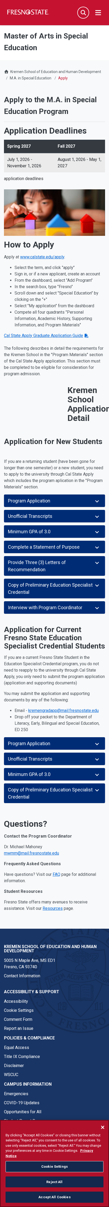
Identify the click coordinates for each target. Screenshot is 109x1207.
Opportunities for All (22, 1111)
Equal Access (16, 1047)
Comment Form (18, 1019)
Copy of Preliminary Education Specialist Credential (50, 588)
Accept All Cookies (54, 1197)
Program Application (29, 501)
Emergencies (16, 1093)
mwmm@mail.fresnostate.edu (31, 853)
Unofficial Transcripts (30, 516)
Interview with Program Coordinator (45, 607)
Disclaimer (14, 1065)
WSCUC (11, 1074)
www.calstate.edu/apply (42, 256)
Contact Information (22, 975)
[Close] (102, 1127)
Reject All (54, 1182)
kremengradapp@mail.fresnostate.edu (63, 710)
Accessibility (16, 1001)
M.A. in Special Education (30, 78)
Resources (53, 908)
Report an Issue (18, 1028)
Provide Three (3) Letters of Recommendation (37, 566)
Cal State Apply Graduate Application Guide (43, 335)
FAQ (56, 874)
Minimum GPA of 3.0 (29, 531)
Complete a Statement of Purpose (44, 547)
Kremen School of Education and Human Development (55, 72)
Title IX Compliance (22, 1056)
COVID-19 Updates (21, 1102)
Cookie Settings (19, 1010)
